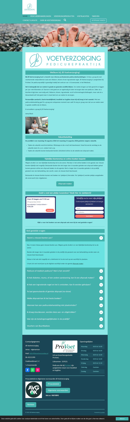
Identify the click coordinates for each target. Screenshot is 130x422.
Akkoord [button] (122, 419)
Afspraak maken (78, 264)
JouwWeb (102, 412)
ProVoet (68, 365)
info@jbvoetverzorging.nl (39, 353)
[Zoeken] (65, 20)
